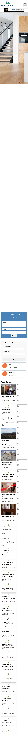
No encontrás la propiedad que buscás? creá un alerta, (17, 366)
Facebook (11, 375)
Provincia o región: (7, 346)
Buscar (14, 335)
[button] (2, 176)
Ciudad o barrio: (6, 351)
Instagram (11, 374)
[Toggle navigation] (25, 4)
